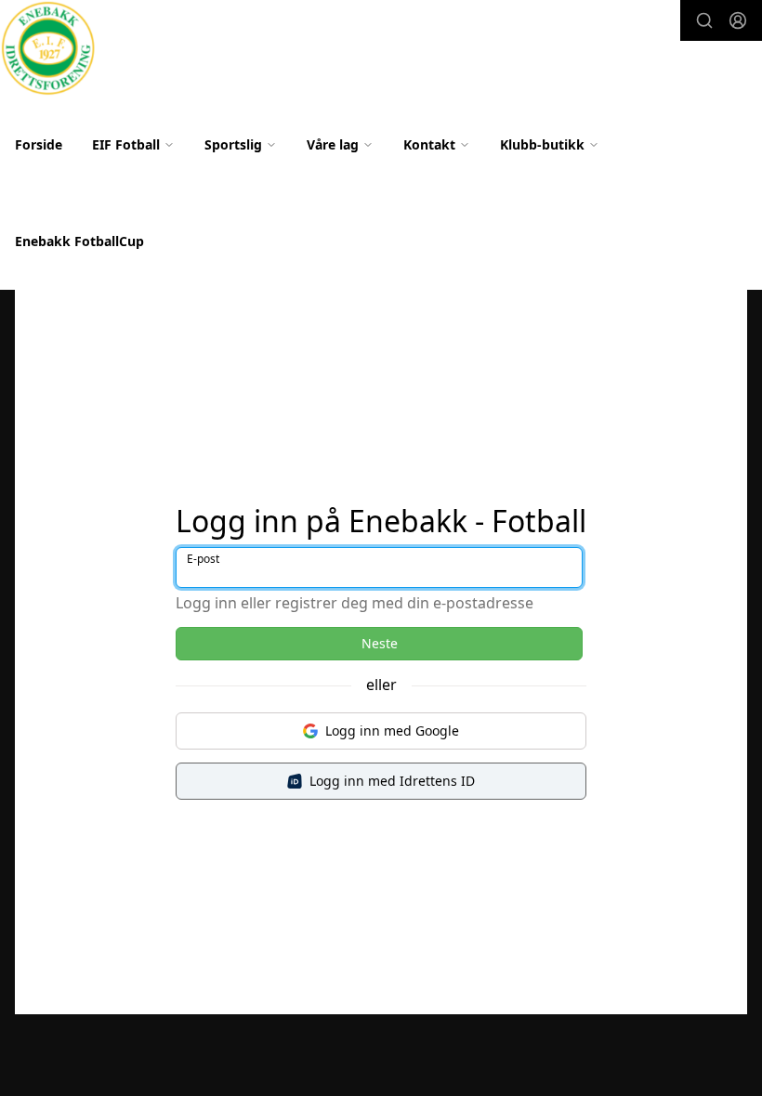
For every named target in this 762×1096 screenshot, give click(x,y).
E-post (203, 559)
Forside (38, 144)
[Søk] (704, 20)
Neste (379, 643)
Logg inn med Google (392, 730)
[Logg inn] (738, 20)
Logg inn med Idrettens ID (392, 780)
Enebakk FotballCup (79, 241)
